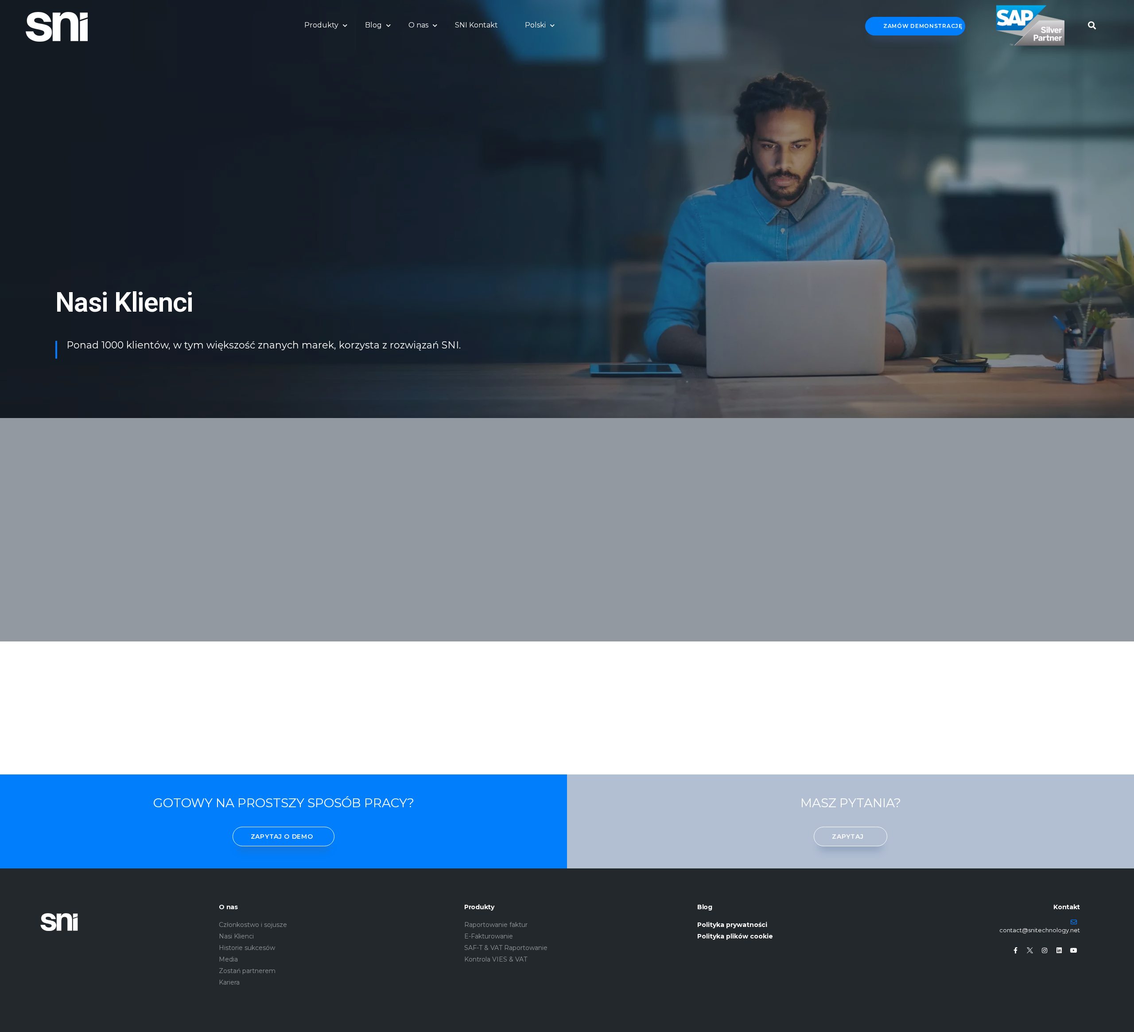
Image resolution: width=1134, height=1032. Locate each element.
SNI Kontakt (476, 25)
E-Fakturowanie (488, 936)
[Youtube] (1074, 950)
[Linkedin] (1059, 950)
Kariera (229, 982)
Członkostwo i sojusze (253, 925)
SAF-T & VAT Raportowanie (506, 948)
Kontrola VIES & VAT (495, 959)
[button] (1092, 23)
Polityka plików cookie (735, 936)
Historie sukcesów (247, 948)
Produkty (321, 25)
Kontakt (1066, 907)
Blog (373, 25)
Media (228, 959)
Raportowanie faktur (496, 925)
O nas (418, 25)
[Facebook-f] (1015, 950)
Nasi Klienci (236, 936)
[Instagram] (1044, 950)
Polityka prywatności (732, 925)
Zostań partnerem (247, 971)
